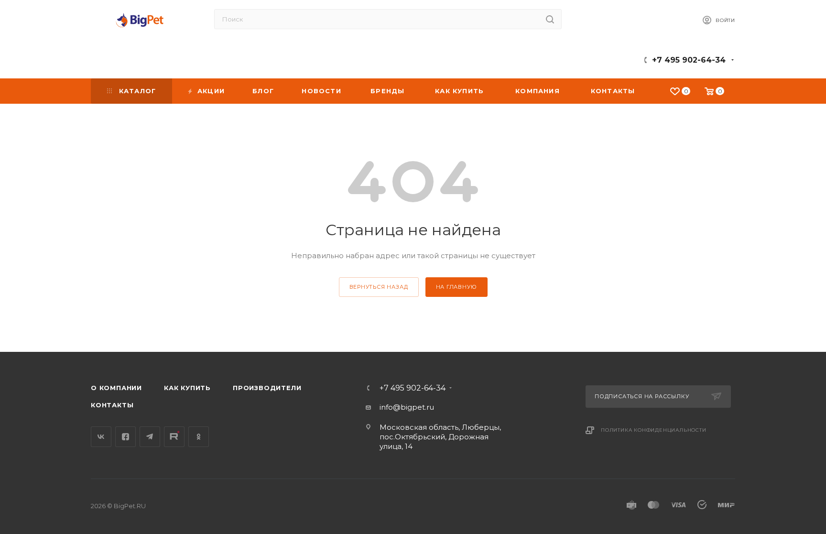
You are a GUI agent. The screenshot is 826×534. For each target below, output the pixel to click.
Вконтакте (101, 436)
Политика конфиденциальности (653, 430)
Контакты (112, 405)
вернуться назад (378, 286)
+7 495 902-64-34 (689, 60)
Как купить (187, 388)
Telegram (150, 436)
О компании (116, 388)
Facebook (125, 436)
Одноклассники (198, 436)
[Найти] (550, 19)
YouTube (174, 436)
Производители (267, 388)
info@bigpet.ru (407, 407)
